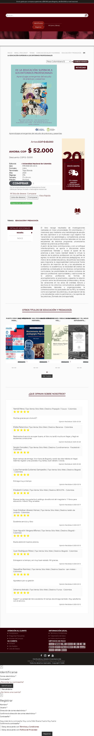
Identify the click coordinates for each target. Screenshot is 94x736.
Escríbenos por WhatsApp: (56, 661)
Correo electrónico (8, 676)
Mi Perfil (12, 643)
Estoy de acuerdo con (20, 727)
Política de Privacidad (57, 638)
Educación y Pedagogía (26, 221)
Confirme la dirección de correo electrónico (18, 714)
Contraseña (5, 679)
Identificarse (38, 23)
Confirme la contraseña (10, 723)
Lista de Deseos (14, 649)
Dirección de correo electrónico (13, 711)
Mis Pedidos (13, 646)
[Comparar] (15, 367)
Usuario (3, 708)
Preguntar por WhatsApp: (20, 203)
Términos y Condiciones (58, 633)
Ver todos (47, 376)
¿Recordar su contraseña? (12, 682)
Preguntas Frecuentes (17, 636)
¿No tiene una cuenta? (10, 692)
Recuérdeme (6, 689)
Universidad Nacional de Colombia (36, 164)
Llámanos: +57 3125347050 (37, 661)
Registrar (38, 27)
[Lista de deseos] (13, 367)
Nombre (4, 705)
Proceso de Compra (16, 638)
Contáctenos (13, 633)
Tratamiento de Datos (58, 636)
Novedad (81, 68)
